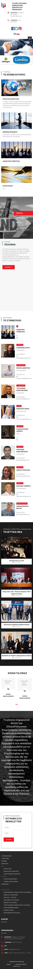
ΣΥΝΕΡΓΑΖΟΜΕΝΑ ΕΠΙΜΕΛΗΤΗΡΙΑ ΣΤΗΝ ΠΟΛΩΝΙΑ (17, 892)
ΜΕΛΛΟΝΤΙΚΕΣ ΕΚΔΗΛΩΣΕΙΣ (11, 871)
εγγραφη (8, 839)
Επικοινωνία (16, 966)
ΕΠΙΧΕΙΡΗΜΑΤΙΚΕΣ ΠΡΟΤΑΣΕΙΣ (12, 913)
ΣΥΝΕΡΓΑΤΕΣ (4, 863)
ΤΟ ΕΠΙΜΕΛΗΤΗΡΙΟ (6, 856)
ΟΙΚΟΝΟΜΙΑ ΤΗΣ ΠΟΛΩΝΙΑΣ (11, 900)
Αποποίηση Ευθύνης (20, 964)
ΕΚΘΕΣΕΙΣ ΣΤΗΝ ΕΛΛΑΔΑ (10, 902)
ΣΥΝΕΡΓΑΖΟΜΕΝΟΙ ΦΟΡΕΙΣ (11, 907)
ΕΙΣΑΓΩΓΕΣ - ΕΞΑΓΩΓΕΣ (10, 897)
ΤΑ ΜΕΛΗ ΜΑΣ (5, 858)
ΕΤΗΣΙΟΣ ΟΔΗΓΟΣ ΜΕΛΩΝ (11, 881)
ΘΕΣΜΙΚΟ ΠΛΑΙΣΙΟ (9, 910)
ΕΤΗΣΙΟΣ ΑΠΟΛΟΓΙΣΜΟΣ (10, 879)
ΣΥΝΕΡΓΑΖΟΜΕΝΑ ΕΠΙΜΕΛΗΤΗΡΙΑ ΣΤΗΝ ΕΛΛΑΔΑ (17, 905)
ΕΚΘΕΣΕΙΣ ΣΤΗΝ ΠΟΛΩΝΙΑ (11, 895)
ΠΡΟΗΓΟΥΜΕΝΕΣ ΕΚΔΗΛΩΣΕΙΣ (12, 874)
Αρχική (8, 964)
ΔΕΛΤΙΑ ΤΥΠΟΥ (7, 868)
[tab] (24, 213)
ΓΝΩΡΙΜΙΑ (8, 267)
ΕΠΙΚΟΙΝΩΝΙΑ (5, 884)
